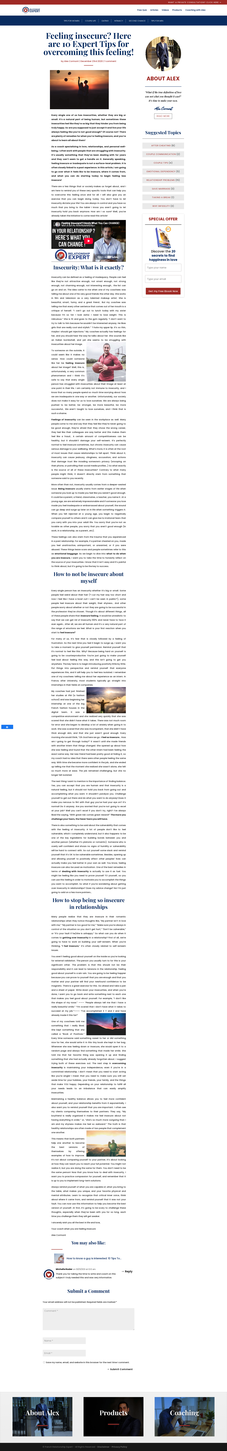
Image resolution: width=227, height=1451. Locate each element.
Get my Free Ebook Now (163, 291)
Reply (129, 1271)
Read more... (42, 1400)
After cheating (161, 145)
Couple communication (161, 154)
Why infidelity (161, 206)
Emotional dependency (161, 171)
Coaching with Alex (195, 10)
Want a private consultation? (194, 2)
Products (177, 10)
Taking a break (161, 197)
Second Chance (137, 21)
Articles (154, 10)
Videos (165, 10)
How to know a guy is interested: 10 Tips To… (94, 1258)
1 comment (110, 61)
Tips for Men (157, 21)
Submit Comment (121, 1369)
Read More (163, 116)
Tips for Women (71, 21)
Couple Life (90, 21)
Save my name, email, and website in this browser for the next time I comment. (88, 1362)
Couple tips (161, 162)
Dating (105, 21)
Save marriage (161, 188)
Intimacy (118, 21)
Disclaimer (103, 1446)
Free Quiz (142, 10)
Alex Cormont (71, 61)
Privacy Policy (119, 1446)
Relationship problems (160, 180)
